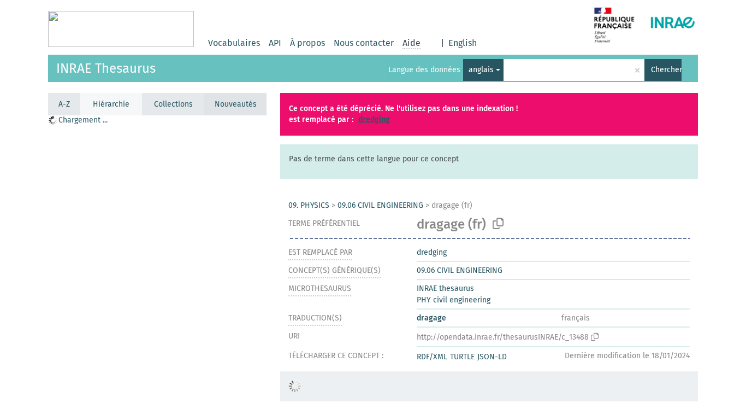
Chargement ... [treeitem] (83, 120)
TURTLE (462, 356)
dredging (374, 119)
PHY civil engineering (453, 300)
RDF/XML (432, 356)
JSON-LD (492, 356)
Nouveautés (236, 104)
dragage (431, 318)
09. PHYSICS (308, 205)
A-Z (64, 104)
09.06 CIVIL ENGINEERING (380, 205)
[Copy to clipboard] (498, 223)
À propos (307, 43)
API (275, 43)
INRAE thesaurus (445, 288)
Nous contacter (364, 43)
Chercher (666, 69)
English (462, 43)
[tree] (157, 267)
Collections (173, 104)
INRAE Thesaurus (106, 68)
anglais (481, 69)
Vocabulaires (234, 43)
